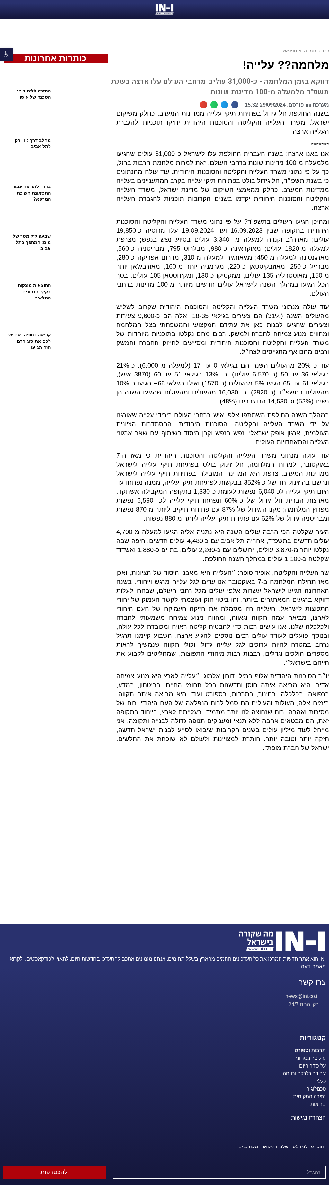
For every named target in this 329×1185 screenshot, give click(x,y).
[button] (235, 104)
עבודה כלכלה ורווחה (304, 1073)
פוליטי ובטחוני (311, 1058)
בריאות (318, 1104)
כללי (321, 1081)
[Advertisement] (220, 846)
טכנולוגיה (316, 1089)
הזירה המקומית (309, 1096)
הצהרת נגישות (308, 1117)
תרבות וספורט (310, 1050)
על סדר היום (312, 1065)
